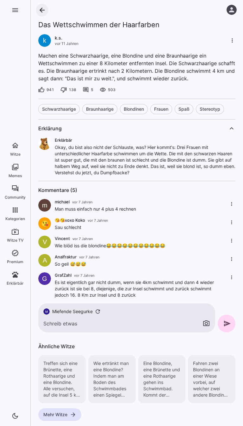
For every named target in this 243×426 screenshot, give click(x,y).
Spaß (184, 109)
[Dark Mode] (15, 416)
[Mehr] (232, 40)
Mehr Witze (55, 414)
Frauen (161, 109)
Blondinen (134, 109)
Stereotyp (210, 109)
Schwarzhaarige (59, 109)
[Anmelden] (231, 9)
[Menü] (15, 10)
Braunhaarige (100, 109)
